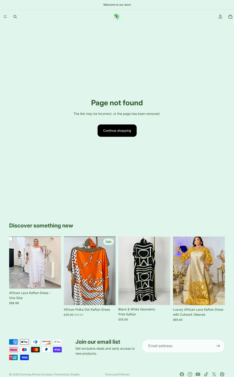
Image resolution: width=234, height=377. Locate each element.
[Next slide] (56, 263)
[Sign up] (218, 346)
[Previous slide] (14, 263)
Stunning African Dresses (36, 374)
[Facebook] (182, 374)
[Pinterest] (222, 374)
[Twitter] (214, 374)
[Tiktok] (206, 374)
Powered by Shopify (67, 374)
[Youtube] (198, 374)
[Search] (15, 17)
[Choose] (54, 281)
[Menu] (5, 16)
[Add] (108, 298)
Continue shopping (117, 130)
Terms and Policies (117, 374)
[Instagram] (190, 374)
